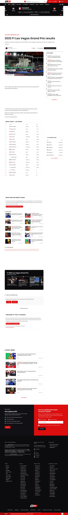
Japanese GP (37, 468)
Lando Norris (7, 452)
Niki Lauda (51, 482)
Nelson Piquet (52, 491)
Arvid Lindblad (23, 485)
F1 (37, 249)
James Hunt (52, 475)
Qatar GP (37, 493)
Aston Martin (8, 475)
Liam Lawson (23, 493)
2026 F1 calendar (13, 454)
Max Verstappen (12, 450)
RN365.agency (52, 447)
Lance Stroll (23, 488)
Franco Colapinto (24, 496)
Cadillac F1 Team (9, 481)
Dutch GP (37, 482)
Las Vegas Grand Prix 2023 (12, 34)
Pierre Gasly (23, 487)
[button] (13, 9)
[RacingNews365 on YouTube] (56, 1)
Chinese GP (37, 467)
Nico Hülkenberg (24, 490)
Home (9, 4)
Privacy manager (57, 509)
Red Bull (7, 465)
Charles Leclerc (8, 88)
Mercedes (8, 470)
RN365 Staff (10, 47)
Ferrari (7, 468)
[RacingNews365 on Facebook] (51, 1)
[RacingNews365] (8, 1)
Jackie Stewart (52, 476)
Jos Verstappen (53, 479)
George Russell (13, 452)
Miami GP (37, 470)
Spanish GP (37, 485)
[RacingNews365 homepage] (5, 4)
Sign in (7, 427)
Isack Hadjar (23, 476)
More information (35, 14)
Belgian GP (37, 479)
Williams (7, 479)
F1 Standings (25, 4)
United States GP (38, 490)
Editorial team (10, 509)
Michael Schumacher (54, 468)
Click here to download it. (10, 327)
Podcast (42, 4)
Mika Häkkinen (52, 478)
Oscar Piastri (23, 478)
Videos (37, 4)
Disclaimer (17, 509)
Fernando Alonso (20, 450)
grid (28, 112)
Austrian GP (37, 476)
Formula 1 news (33, 249)
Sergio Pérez (23, 481)
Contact (39, 509)
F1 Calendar (18, 4)
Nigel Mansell (52, 484)
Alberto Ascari (52, 470)
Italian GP (37, 484)
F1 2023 (27, 249)
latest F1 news (11, 444)
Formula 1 (22, 249)
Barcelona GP (37, 475)
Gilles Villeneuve (53, 473)
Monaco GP (37, 473)
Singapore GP (37, 488)
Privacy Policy (32, 509)
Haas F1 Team (8, 476)
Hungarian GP (37, 481)
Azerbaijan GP (37, 487)
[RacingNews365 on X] (52, 1)
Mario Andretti (52, 496)
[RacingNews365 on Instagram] (49, 1)
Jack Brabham (52, 493)
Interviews (31, 4)
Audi (7, 473)
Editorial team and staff (54, 444)
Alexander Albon (24, 491)
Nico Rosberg (52, 465)
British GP (37, 478)
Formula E (47, 4)
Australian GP (37, 465)
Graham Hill (52, 490)
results (13, 116)
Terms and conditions (24, 509)
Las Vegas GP (37, 491)
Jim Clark (51, 481)
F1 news (13, 4)
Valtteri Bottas (23, 484)
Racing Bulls (8, 478)
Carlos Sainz (23, 479)
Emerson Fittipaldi (53, 488)
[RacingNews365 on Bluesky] (54, 1)
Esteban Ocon (23, 482)
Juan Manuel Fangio (53, 487)
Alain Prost (52, 467)
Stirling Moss (52, 485)
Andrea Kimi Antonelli (24, 475)
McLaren (7, 467)
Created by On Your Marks (47, 509)
